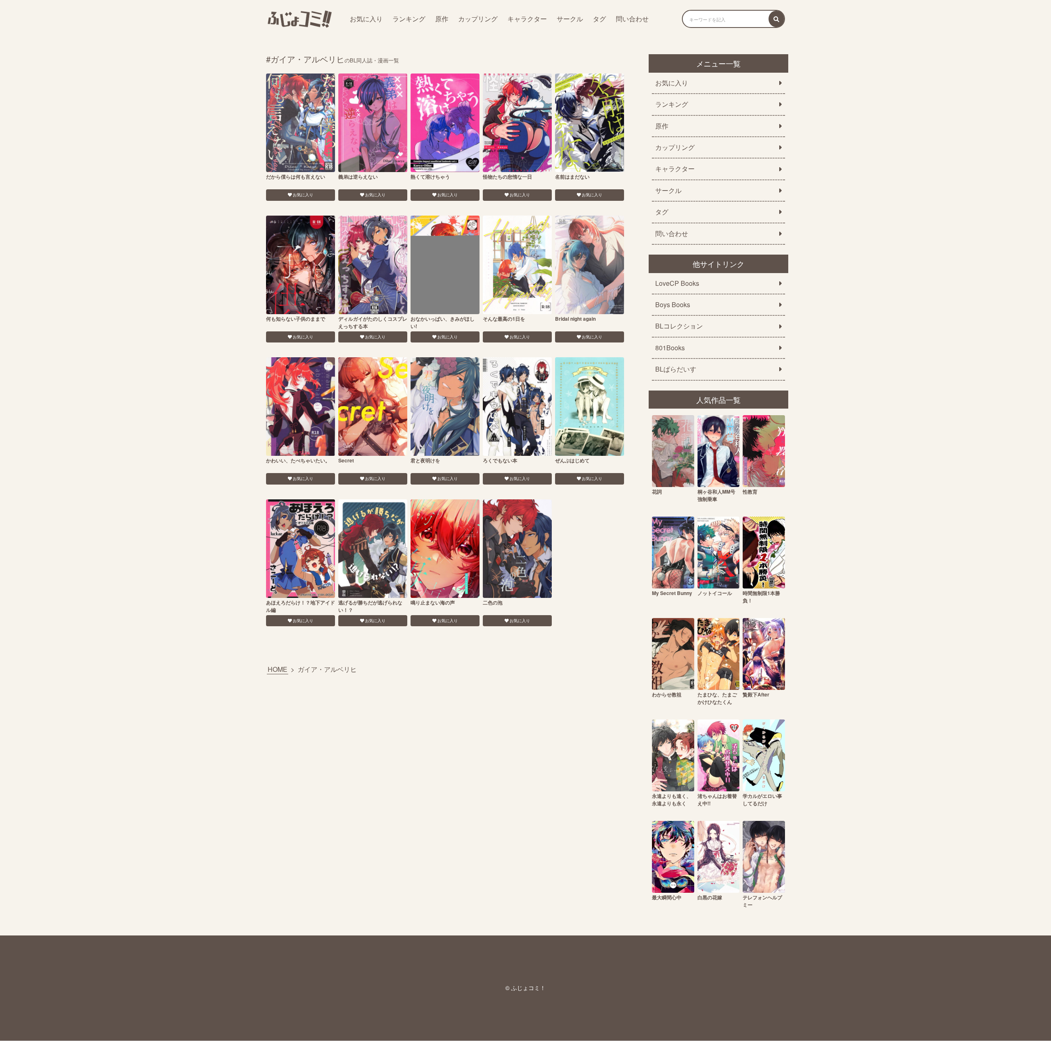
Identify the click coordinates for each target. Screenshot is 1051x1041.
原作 (441, 18)
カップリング (478, 18)
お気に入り (366, 18)
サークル (570, 18)
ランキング (408, 18)
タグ (599, 18)
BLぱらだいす (675, 369)
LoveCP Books (677, 283)
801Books (670, 348)
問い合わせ (632, 18)
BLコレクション (679, 326)
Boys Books (672, 304)
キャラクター (527, 18)
